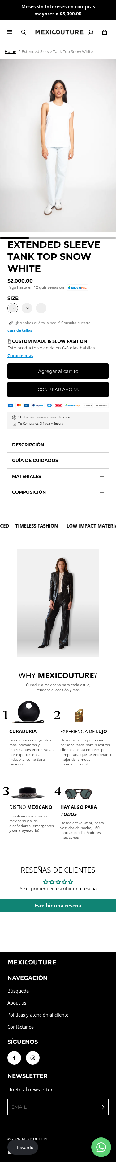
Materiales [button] (26, 476)
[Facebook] (14, 1058)
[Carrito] (104, 32)
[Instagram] (33, 1058)
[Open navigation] (14, 32)
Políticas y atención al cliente (37, 1015)
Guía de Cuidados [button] (35, 460)
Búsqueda (18, 991)
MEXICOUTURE (35, 1139)
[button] (77, 287)
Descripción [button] (28, 444)
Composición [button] (29, 492)
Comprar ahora (58, 389)
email (19, 1107)
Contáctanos (20, 1027)
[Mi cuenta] (91, 32)
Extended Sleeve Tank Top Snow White (57, 51)
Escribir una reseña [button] (58, 905)
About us (16, 1003)
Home (10, 51)
